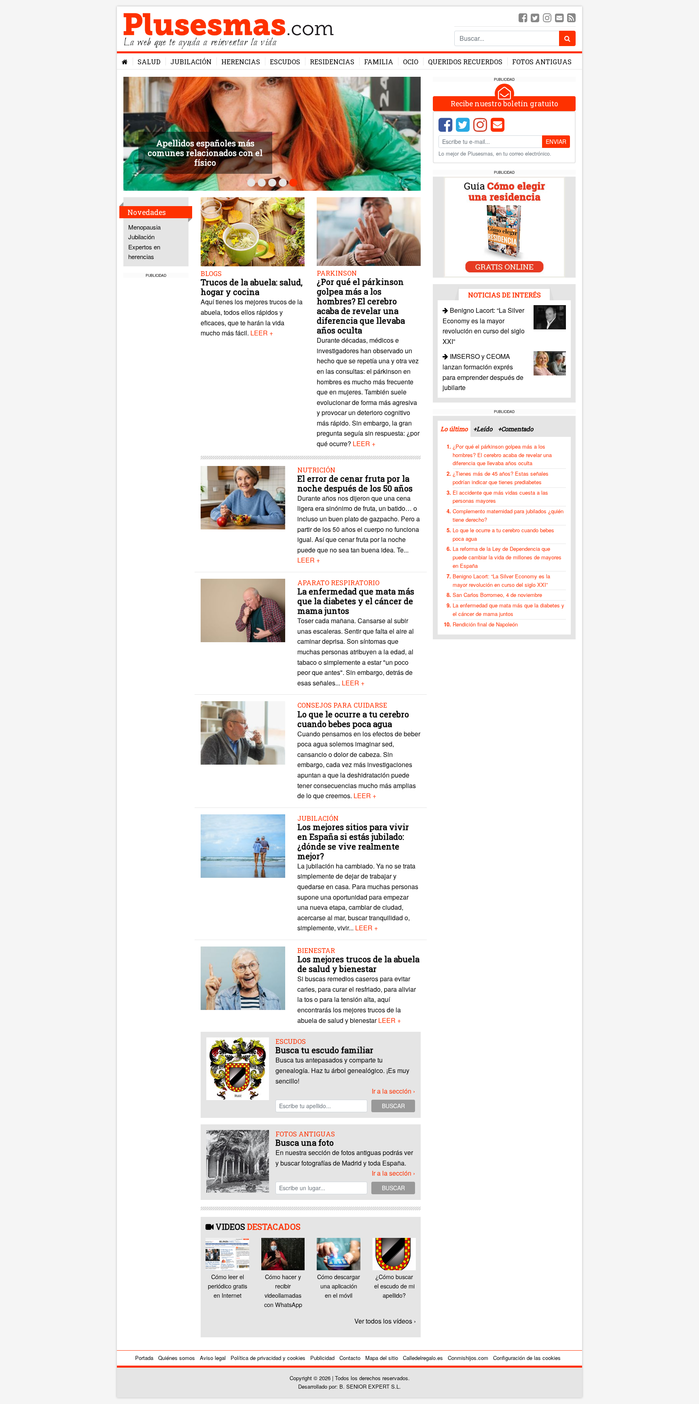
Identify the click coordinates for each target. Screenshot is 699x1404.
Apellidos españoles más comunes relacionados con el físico (205, 153)
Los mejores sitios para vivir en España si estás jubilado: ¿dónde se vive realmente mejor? (353, 841)
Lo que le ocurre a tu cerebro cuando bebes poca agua (353, 719)
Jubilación (191, 61)
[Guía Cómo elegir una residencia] (504, 226)
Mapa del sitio (381, 1358)
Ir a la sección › (393, 1091)
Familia (378, 61)
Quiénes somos (176, 1358)
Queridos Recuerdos (465, 61)
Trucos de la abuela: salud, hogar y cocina (252, 287)
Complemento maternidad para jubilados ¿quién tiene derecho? (508, 515)
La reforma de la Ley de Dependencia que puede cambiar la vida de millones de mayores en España (507, 557)
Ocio (410, 61)
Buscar (393, 1106)
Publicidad (322, 1358)
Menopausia (144, 227)
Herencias (240, 61)
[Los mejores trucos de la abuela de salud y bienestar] (243, 977)
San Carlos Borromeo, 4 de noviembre (497, 595)
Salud (149, 61)
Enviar (556, 141)
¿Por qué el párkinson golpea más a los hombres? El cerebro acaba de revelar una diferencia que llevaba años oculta (361, 305)
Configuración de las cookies (527, 1358)
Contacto (349, 1358)
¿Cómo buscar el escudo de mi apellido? (394, 1285)
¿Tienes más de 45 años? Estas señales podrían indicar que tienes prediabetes (501, 478)
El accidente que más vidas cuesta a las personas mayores (500, 497)
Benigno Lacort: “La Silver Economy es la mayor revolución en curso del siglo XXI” (501, 580)
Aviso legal (213, 1358)
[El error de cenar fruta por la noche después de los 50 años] (243, 496)
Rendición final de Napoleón (485, 624)
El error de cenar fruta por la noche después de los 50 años (355, 483)
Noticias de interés (504, 295)
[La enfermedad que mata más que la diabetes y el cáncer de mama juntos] (243, 609)
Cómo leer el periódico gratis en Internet (227, 1285)
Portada (144, 1358)
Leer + (261, 332)
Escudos (285, 61)
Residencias (332, 61)
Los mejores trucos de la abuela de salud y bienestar (358, 964)
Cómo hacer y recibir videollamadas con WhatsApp (283, 1290)
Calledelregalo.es (423, 1358)
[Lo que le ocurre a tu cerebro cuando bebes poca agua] (243, 732)
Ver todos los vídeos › (385, 1321)
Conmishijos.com (468, 1358)
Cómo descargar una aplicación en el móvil (338, 1285)
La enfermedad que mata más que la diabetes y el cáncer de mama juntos (355, 601)
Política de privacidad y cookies (268, 1358)
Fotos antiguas (542, 61)
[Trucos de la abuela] (253, 232)
